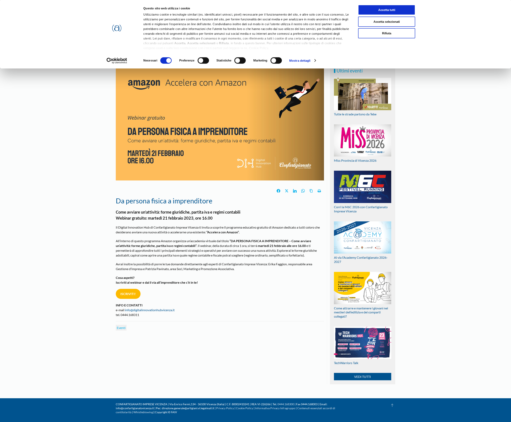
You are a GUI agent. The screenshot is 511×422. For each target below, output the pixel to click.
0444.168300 (285, 404)
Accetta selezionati (386, 21)
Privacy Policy (225, 408)
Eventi (121, 328)
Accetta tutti (386, 10)
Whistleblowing (143, 412)
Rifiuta (386, 33)
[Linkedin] (294, 190)
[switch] (203, 60)
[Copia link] (311, 190)
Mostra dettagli (300, 60)
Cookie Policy (244, 408)
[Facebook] (278, 190)
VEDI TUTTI (362, 376)
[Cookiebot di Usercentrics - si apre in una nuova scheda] (116, 61)
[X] (286, 190)
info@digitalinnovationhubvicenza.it (150, 310)
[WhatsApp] (303, 190)
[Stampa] (319, 190)
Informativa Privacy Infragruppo (275, 408)
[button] (392, 405)
